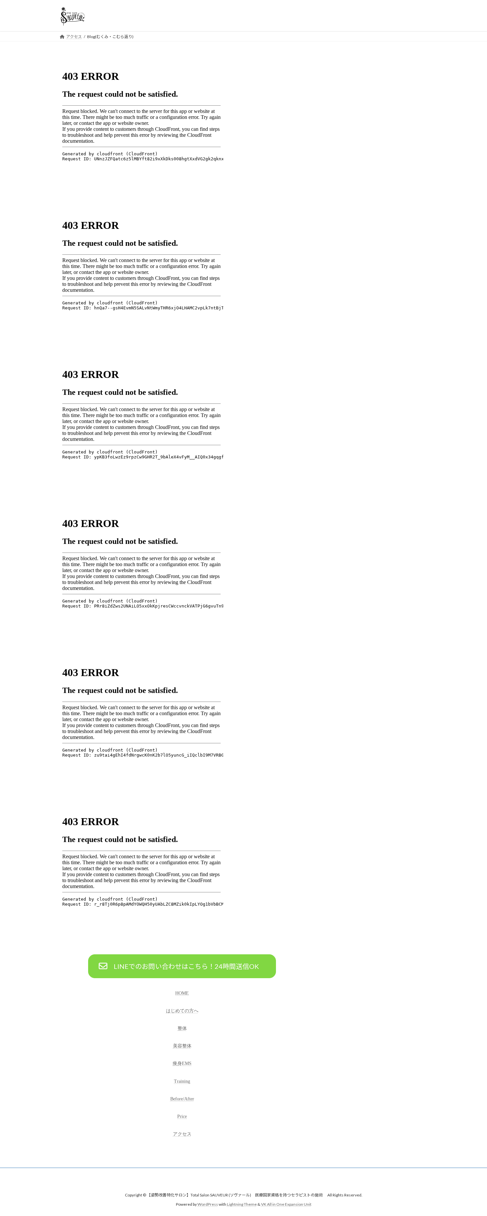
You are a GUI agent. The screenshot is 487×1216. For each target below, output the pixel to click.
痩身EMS (182, 1063)
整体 (182, 1028)
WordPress (207, 1204)
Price (182, 1116)
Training (182, 1081)
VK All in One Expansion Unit (286, 1204)
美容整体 (182, 1045)
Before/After (182, 1098)
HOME (182, 993)
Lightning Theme (242, 1204)
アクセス (182, 1134)
